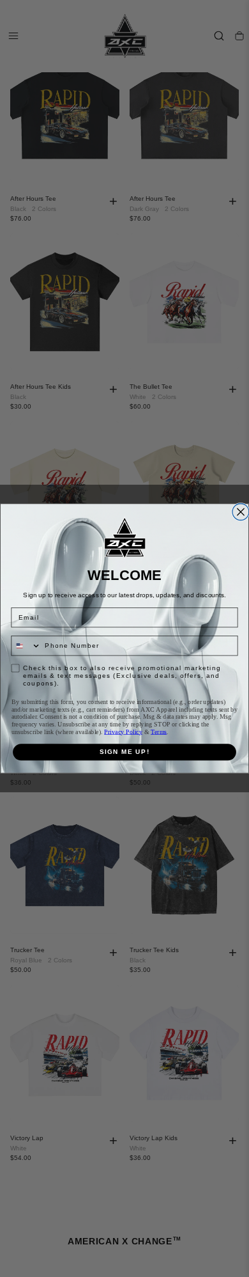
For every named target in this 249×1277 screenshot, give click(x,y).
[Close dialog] (240, 512)
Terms (159, 731)
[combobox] (26, 645)
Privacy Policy (123, 731)
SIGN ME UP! (125, 751)
